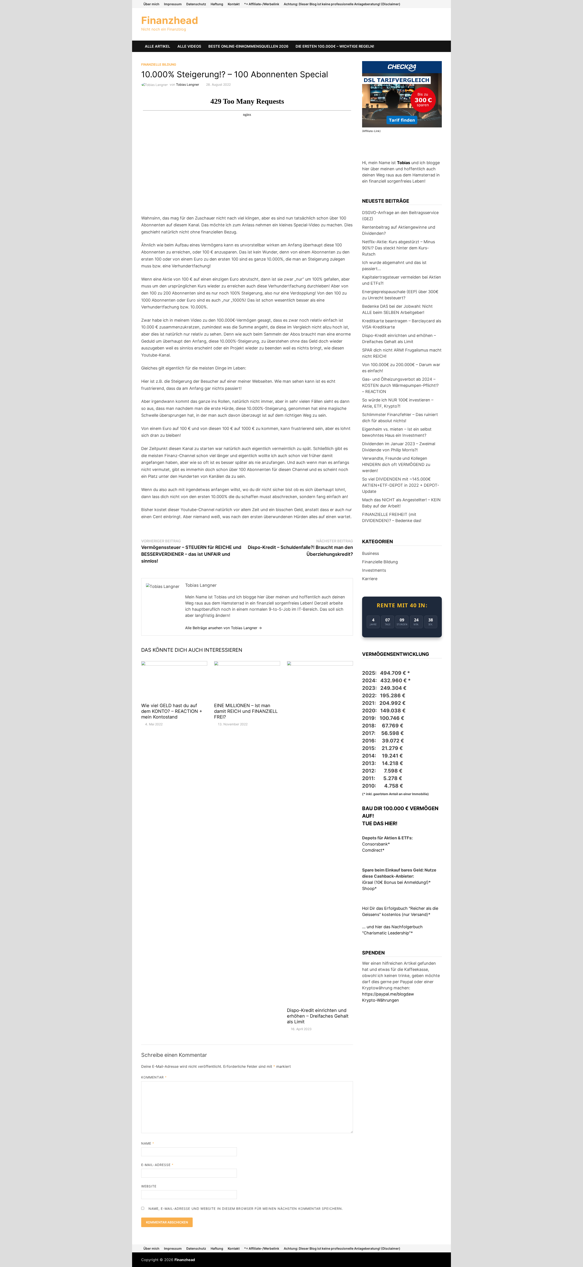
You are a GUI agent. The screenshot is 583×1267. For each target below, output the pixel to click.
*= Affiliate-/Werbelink (261, 4)
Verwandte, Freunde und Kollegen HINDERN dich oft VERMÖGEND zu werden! (396, 464)
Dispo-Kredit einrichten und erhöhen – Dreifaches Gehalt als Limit (317, 1016)
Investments (374, 570)
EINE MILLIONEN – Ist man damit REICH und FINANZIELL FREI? (246, 711)
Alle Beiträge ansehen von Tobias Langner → (223, 628)
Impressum (173, 4)
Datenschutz (196, 4)
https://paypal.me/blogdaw (388, 994)
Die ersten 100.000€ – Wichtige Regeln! (335, 46)
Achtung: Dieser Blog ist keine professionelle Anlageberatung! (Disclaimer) (342, 4)
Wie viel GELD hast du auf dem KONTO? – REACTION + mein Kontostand (171, 711)
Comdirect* (373, 850)
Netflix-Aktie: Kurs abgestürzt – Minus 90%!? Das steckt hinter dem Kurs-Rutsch (398, 247)
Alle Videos (189, 46)
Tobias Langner (187, 84)
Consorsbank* (376, 844)
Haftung (217, 4)
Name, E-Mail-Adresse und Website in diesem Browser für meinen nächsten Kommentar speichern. (245, 1208)
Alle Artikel (157, 46)
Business (370, 553)
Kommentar (154, 1077)
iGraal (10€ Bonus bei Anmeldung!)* (396, 882)
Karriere (369, 578)
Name (147, 1143)
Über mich (151, 4)
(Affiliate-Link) (371, 131)
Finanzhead (169, 20)
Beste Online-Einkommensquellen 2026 (248, 46)
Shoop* (369, 888)
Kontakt (234, 4)
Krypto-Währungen (380, 1000)
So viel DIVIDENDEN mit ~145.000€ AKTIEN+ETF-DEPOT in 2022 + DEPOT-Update (400, 485)
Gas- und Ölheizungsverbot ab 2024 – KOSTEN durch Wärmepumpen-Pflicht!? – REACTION (400, 385)
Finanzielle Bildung (158, 64)
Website (149, 1186)
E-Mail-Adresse (157, 1165)
